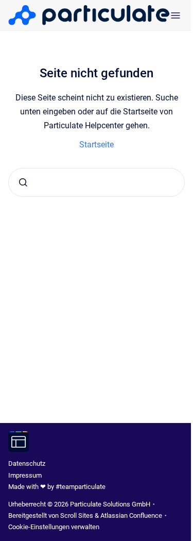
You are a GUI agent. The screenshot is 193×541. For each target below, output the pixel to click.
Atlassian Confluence (131, 515)
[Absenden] (23, 182)
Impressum (25, 475)
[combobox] (96, 182)
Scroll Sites (76, 515)
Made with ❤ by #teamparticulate (57, 487)
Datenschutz (26, 463)
